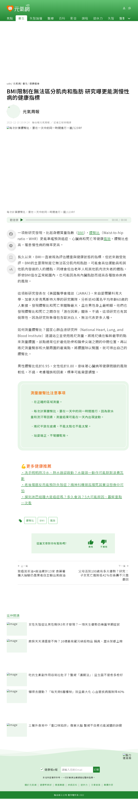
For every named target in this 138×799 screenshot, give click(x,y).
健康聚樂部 (46, 785)
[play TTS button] (21, 219)
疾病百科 (72, 785)
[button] (129, 18)
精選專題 (59, 785)
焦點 (10, 18)
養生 (21, 18)
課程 (85, 18)
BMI (81, 232)
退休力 (98, 18)
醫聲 (122, 18)
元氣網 (17, 83)
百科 (62, 18)
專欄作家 (108, 785)
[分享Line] (11, 245)
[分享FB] (11, 234)
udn (9, 83)
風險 (107, 238)
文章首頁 (95, 785)
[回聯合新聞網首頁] (10, 8)
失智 (111, 18)
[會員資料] (124, 8)
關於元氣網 (31, 785)
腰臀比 (94, 232)
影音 (73, 18)
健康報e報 (51, 769)
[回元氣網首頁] (21, 8)
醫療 (50, 18)
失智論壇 (36, 18)
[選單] (129, 8)
